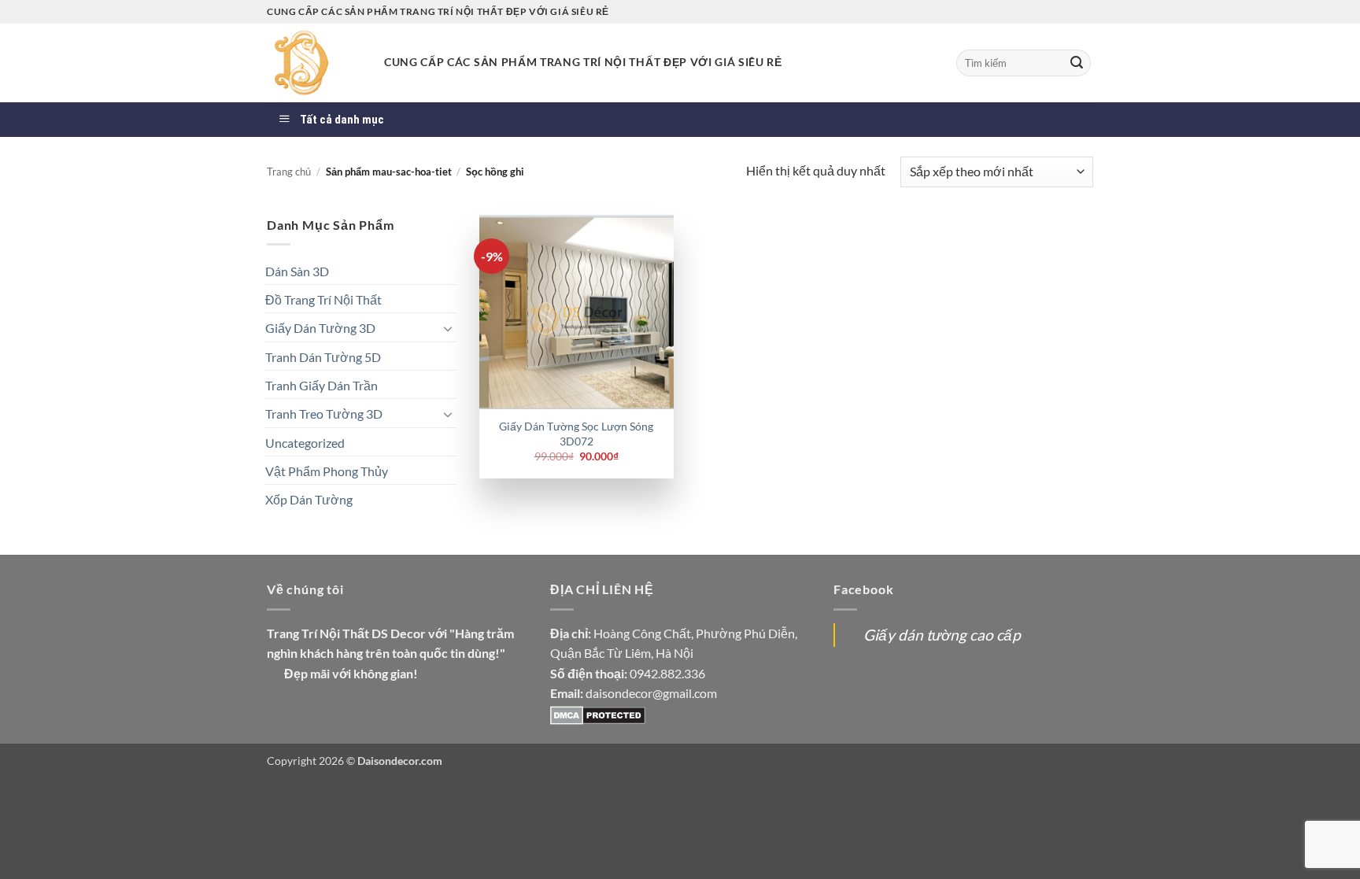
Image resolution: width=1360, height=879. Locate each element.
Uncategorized (305, 442)
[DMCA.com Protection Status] (597, 713)
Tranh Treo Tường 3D (323, 413)
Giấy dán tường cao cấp (942, 635)
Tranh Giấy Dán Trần (321, 385)
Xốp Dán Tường (309, 499)
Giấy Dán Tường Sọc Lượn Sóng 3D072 (576, 433)
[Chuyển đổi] (447, 328)
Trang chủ (289, 171)
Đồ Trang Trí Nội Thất (323, 299)
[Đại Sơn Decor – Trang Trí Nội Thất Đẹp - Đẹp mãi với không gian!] (313, 63)
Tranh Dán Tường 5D (323, 356)
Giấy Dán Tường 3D (320, 327)
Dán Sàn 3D (297, 271)
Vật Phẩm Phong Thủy (326, 471)
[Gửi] (1076, 63)
